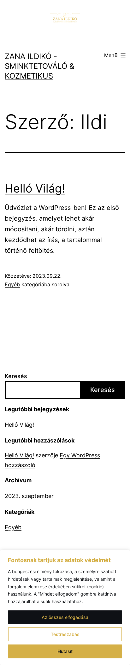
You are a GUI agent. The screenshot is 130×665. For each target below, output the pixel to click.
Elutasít (65, 651)
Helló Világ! (35, 188)
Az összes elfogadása (65, 617)
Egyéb (12, 284)
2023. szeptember (29, 496)
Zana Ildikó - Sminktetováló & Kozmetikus (39, 66)
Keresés (16, 376)
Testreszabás (65, 634)
